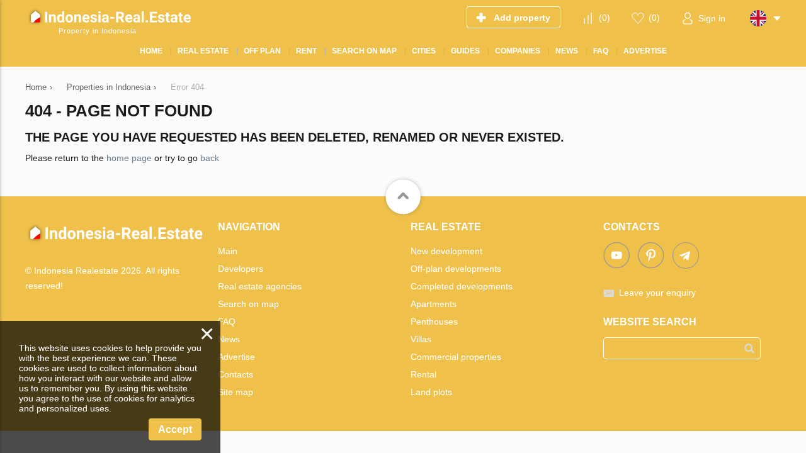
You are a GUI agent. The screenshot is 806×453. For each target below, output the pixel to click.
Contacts (235, 374)
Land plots (431, 392)
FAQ (227, 321)
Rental (423, 374)
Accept (175, 429)
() (604, 18)
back (209, 158)
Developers (240, 269)
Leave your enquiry (657, 293)
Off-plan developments (456, 269)
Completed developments (462, 286)
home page (129, 158)
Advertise (236, 357)
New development (446, 251)
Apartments (434, 304)
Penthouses (434, 321)
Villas (421, 339)
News (229, 339)
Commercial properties (456, 357)
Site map (235, 392)
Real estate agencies (260, 286)
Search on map (248, 304)
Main (227, 251)
